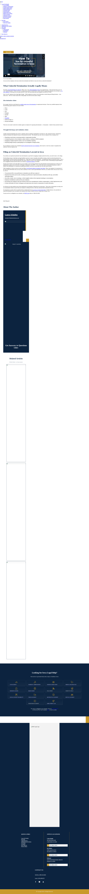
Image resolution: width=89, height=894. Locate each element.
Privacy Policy (24, 846)
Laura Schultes (11, 215)
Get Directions (53, 845)
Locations (4, 28)
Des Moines (5, 30)
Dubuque (5, 31)
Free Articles (5, 21)
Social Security (6, 11)
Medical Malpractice (7, 8)
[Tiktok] (39, 882)
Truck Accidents (6, 14)
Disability (7, 118)
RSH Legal (27, 193)
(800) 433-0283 (40, 874)
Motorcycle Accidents (7, 13)
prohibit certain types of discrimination (28, 104)
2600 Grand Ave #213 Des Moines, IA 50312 (51, 850)
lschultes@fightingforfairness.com (12, 218)
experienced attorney (30, 161)
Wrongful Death (6, 10)
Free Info (3, 20)
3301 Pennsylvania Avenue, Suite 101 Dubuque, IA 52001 (55, 860)
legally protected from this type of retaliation (30, 145)
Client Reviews (5, 24)
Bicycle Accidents (7, 17)
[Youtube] (43, 882)
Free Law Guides (6, 22)
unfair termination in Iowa (34, 89)
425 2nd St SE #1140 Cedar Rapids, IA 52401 (52, 840)
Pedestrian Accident (7, 15)
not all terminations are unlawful (14, 89)
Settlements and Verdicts (7, 26)
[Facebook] (35, 882)
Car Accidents (6, 5)
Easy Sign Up (4, 34)
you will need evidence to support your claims (35, 168)
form (48, 709)
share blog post (6, 201)
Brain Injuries (6, 18)
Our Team (4, 27)
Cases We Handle (5, 4)
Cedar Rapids (6, 29)
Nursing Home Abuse (7, 7)
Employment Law (7, 12)
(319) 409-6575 (55, 708)
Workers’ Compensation (8, 6)
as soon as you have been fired (39, 189)
